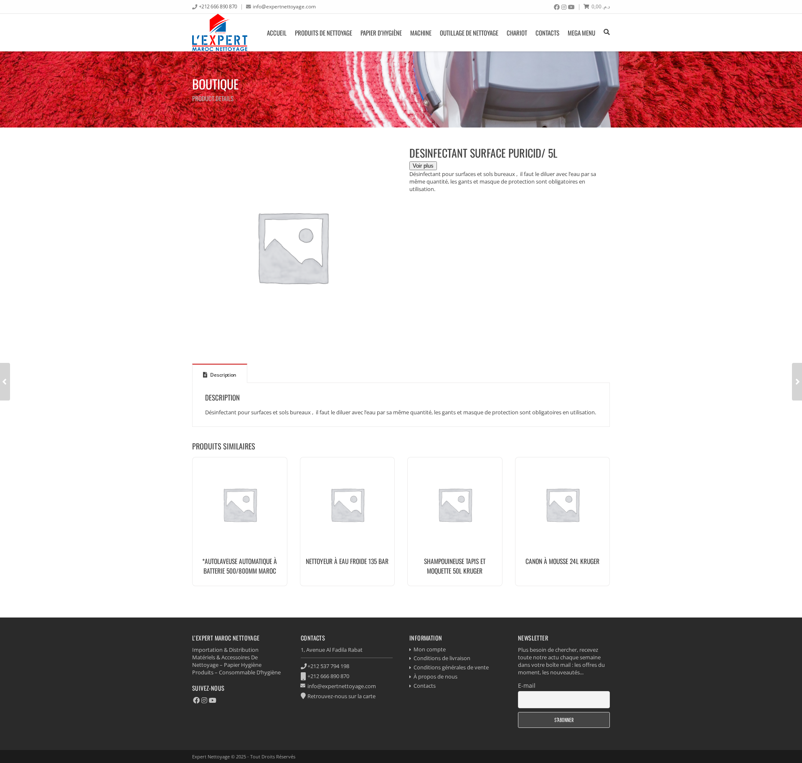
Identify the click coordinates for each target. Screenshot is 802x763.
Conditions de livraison (442, 658)
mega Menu (581, 32)
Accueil (277, 32)
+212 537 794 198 (328, 666)
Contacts (547, 32)
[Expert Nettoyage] (219, 32)
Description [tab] (222, 374)
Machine (420, 32)
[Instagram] (563, 7)
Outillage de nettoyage (469, 32)
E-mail (527, 685)
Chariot (517, 32)
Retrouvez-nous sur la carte (341, 696)
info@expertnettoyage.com (284, 6)
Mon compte (430, 649)
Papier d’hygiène (381, 32)
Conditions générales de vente (451, 667)
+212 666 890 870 (218, 6)
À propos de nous (435, 676)
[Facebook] (557, 7)
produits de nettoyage (323, 32)
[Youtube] (571, 7)
